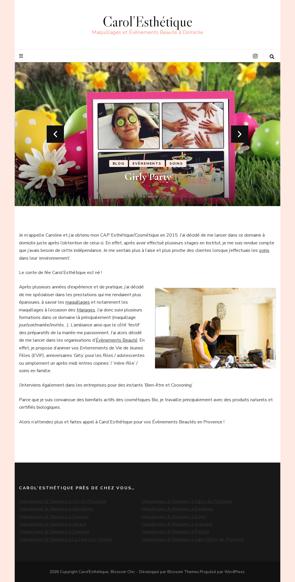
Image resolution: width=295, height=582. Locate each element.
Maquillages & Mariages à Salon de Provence (186, 501)
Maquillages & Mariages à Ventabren (56, 509)
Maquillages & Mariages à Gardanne (177, 509)
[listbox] (147, 134)
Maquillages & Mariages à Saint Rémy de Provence (192, 539)
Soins (176, 163)
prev (55, 134)
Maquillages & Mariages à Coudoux (54, 531)
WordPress (234, 572)
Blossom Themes (183, 572)
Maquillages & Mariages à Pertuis (175, 531)
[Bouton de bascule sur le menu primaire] (21, 56)
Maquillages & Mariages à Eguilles (54, 516)
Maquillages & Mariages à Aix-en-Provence (62, 501)
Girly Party (147, 176)
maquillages (77, 302)
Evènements (147, 163)
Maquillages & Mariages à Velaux (52, 524)
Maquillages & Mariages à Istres (173, 516)
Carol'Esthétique (147, 21)
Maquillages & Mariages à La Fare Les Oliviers (65, 539)
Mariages (86, 310)
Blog (118, 163)
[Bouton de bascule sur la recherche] (272, 56)
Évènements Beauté (116, 340)
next (239, 134)
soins (264, 250)
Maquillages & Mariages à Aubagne (177, 524)
